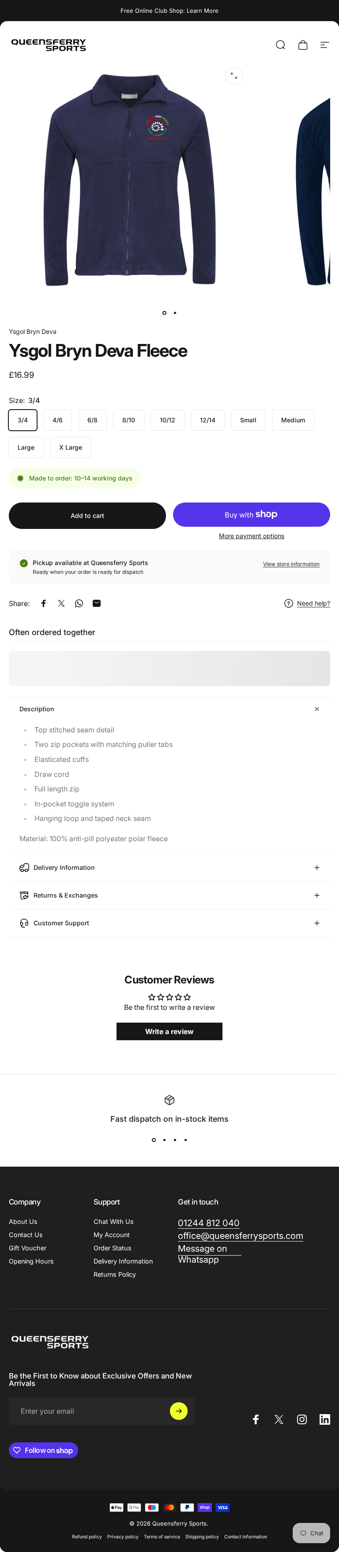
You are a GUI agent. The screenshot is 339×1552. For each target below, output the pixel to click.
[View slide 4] (185, 1140)
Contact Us (26, 1234)
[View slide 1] (153, 1140)
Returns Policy (115, 1274)
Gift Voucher (27, 1248)
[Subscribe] (179, 1411)
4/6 (58, 420)
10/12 (167, 420)
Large (26, 447)
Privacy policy (123, 1537)
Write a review (169, 1031)
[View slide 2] (164, 1140)
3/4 (23, 420)
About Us (23, 1221)
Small (248, 420)
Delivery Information (123, 1261)
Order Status (113, 1248)
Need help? (313, 603)
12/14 (207, 420)
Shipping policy (202, 1537)
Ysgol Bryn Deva (32, 331)
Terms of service (162, 1537)
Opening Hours (31, 1261)
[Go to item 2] (175, 312)
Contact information (245, 1537)
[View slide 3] (175, 1140)
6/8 (92, 420)
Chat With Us (114, 1221)
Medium (293, 420)
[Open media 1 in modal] (234, 76)
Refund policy (87, 1537)
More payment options (251, 536)
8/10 (128, 420)
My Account (112, 1234)
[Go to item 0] (164, 312)
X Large (70, 447)
